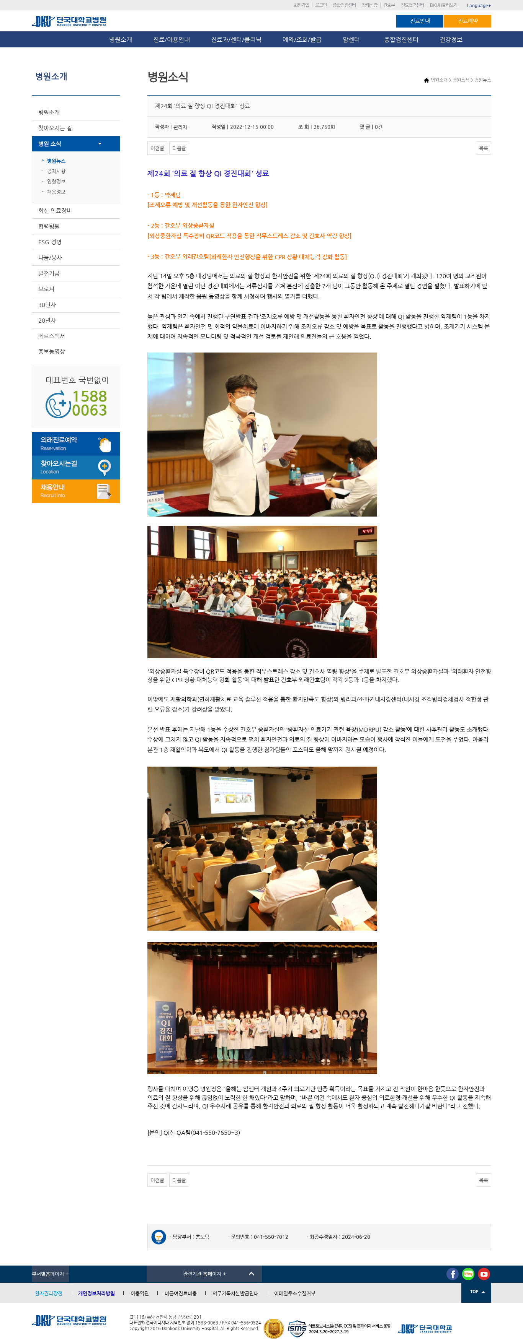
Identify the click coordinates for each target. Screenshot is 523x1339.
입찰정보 (56, 181)
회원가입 (301, 5)
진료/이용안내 (171, 39)
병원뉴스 (56, 161)
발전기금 (49, 273)
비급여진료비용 (181, 1293)
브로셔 (46, 289)
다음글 (179, 148)
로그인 (321, 5)
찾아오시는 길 (55, 128)
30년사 (47, 304)
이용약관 (140, 1293)
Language (479, 5)
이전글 (157, 148)
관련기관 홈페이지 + (204, 1274)
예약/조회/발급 (302, 39)
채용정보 (56, 192)
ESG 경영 (50, 242)
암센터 (353, 39)
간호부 (389, 5)
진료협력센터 (412, 5)
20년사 (47, 320)
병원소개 (120, 39)
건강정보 (451, 39)
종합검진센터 (344, 5)
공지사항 (56, 171)
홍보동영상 (51, 351)
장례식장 (369, 5)
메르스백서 (51, 336)
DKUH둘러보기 (443, 5)
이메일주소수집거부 (294, 1293)
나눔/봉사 (50, 257)
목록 (483, 148)
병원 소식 (49, 143)
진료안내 (420, 21)
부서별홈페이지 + (50, 1274)
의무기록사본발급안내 (235, 1293)
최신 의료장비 (55, 210)
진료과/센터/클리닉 (236, 39)
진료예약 (468, 21)
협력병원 (49, 226)
